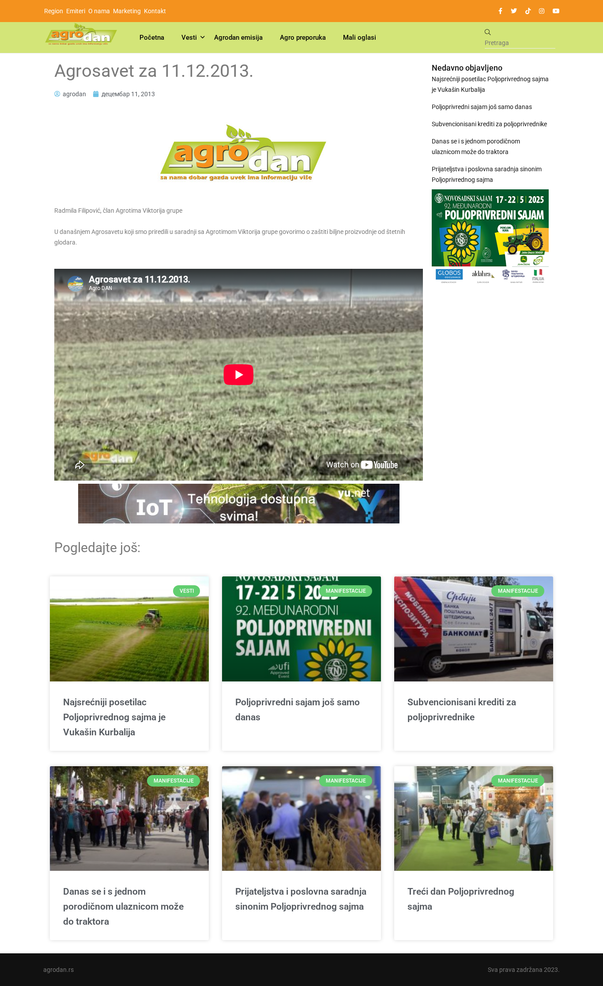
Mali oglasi (359, 37)
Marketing (127, 11)
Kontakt (155, 11)
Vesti (189, 37)
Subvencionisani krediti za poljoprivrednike (489, 124)
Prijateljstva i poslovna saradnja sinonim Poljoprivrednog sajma (487, 174)
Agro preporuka (303, 37)
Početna (151, 37)
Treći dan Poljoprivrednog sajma (460, 899)
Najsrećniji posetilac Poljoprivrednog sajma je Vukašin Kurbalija (490, 84)
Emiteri (75, 11)
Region (53, 11)
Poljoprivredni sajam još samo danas (482, 106)
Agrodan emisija (238, 37)
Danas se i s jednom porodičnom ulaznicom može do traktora (476, 146)
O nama (99, 11)
